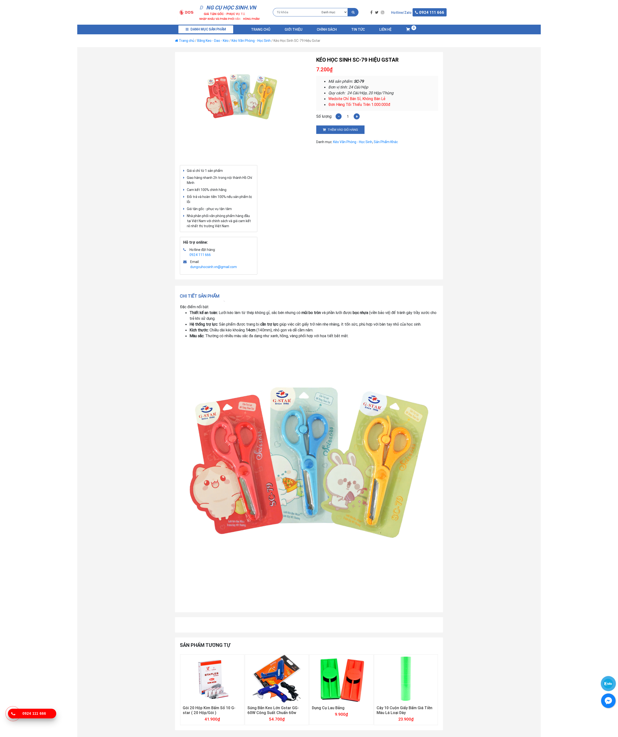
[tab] (201, 296)
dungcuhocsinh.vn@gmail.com (213, 267)
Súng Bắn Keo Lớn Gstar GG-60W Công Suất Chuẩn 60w (273, 710)
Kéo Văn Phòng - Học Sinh (251, 40)
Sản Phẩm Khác (386, 142)
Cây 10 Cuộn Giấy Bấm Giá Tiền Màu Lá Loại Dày (404, 710)
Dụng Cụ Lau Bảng (328, 707)
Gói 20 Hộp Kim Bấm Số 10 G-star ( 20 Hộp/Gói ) (209, 710)
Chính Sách (327, 29)
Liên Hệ (385, 29)
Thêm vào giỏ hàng (343, 130)
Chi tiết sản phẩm (199, 296)
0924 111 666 (200, 255)
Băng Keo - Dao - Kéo (213, 40)
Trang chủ (260, 29)
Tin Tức (358, 29)
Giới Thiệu (293, 29)
